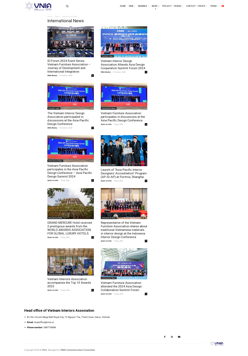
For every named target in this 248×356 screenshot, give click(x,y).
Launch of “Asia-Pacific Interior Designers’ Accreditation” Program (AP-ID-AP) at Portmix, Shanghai (124, 173)
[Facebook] (165, 337)
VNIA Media (52, 75)
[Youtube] (179, 337)
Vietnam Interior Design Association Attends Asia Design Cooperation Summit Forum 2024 (123, 64)
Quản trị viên (106, 124)
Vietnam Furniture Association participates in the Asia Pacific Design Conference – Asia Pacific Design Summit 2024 (69, 171)
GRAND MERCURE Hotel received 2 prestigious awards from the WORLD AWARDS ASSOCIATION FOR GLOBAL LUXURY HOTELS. (69, 228)
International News (109, 108)
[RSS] (172, 337)
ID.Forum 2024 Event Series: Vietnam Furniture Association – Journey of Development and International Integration (69, 66)
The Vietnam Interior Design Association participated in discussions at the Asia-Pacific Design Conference (68, 118)
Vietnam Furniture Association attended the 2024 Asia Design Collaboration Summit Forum (121, 286)
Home (49, 16)
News (57, 16)
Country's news (53, 56)
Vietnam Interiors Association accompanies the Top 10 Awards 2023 (69, 282)
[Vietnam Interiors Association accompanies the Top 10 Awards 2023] (70, 262)
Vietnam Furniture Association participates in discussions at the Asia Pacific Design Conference (123, 116)
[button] (73, 6)
